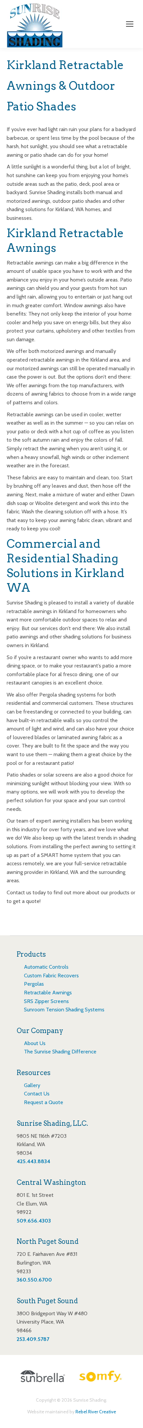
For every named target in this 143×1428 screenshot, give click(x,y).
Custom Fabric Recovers (51, 975)
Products (31, 954)
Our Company (40, 1031)
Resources (34, 1073)
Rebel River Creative (95, 1412)
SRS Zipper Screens (46, 1001)
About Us (35, 1043)
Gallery (32, 1085)
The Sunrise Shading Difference (60, 1051)
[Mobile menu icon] (129, 24)
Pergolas (34, 984)
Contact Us (37, 1093)
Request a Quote (43, 1102)
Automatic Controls (46, 967)
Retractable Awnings (48, 992)
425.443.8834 (33, 1161)
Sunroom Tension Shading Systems (64, 1009)
